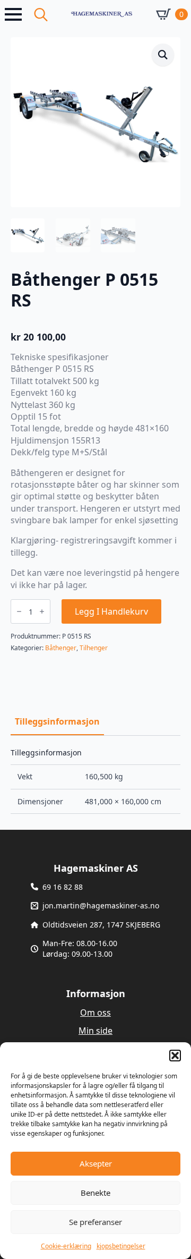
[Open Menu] (13, 14)
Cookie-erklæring (66, 1246)
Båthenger (60, 647)
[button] (175, 1055)
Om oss (95, 1012)
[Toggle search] (41, 14)
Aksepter (96, 1163)
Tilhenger (94, 647)
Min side (95, 1030)
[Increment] (42, 611)
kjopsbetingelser (121, 1246)
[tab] (57, 721)
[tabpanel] (95, 781)
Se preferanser (95, 1222)
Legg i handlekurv (111, 611)
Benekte (95, 1192)
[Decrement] (19, 611)
